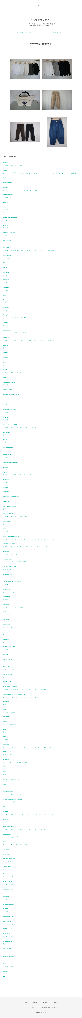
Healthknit (6, 501)
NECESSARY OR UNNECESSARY (14, 694)
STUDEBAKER (8, 866)
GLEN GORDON (8, 447)
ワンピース (21, 190)
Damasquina (7, 330)
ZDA (4, 976)
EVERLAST (6, 370)
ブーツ (5, 876)
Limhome (6, 619)
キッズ (23, 250)
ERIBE (5, 362)
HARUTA (6, 492)
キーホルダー (18, 762)
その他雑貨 (72, 173)
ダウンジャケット (8, 754)
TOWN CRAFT (7, 929)
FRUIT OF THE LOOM (10, 424)
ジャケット (6, 317)
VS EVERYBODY (8, 956)
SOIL (4, 841)
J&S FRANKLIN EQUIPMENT (12, 581)
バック (5, 562)
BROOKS (6, 280)
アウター (5, 165)
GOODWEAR (7, 455)
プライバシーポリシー (30, 1007)
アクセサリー (63, 173)
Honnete (6, 551)
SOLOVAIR (6, 849)
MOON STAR (7, 682)
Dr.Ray (5, 357)
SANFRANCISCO (8, 826)
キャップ (5, 325)
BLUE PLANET (8, 255)
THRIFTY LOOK (8, 916)
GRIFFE (5, 467)
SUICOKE (6, 874)
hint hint (6, 529)
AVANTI (5, 210)
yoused (5, 971)
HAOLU (5, 487)
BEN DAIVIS (7, 240)
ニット (5, 302)
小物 (12, 966)
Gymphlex (6, 472)
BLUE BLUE (7, 247)
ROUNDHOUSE (8, 791)
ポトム (5, 243)
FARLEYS (6, 377)
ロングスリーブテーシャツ (11, 627)
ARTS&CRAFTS (8, 195)
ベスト (13, 936)
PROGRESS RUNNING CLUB (12, 799)
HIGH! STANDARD (9, 513)
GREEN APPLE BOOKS (10, 462)
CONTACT (55, 1002)
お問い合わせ (57, 32)
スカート (5, 739)
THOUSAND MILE (8, 904)
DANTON (6, 337)
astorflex (6, 202)
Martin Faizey (7, 659)
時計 (4, 944)
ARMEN (5, 187)
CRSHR (5, 322)
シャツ (5, 212)
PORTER (6, 759)
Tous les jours (7, 921)
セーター (5, 936)
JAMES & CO (7, 574)
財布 (26, 762)
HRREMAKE (7, 559)
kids (4, 178)
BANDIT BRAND (9, 232)
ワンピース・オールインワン (34, 173)
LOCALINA (6, 624)
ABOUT (35, 1002)
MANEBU (6, 639)
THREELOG (7, 909)
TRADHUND (7, 933)
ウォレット (6, 333)
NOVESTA (6, 717)
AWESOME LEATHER (10, 217)
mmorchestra (7, 674)
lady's (5, 170)
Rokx (5, 784)
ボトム (29, 190)
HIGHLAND (6, 521)
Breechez (6, 272)
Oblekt (5, 721)
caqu (4, 295)
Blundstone (7, 263)
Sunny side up (7, 881)
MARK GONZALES (9, 647)
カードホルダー (7, 762)
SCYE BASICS (7, 834)
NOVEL (5, 709)
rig (4, 806)
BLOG (45, 1002)
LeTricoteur (7, 612)
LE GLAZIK (6, 597)
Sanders (6, 819)
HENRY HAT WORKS (10, 506)
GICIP (5, 440)
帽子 (4, 348)
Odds (5, 729)
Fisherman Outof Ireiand (11, 394)
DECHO (5, 345)
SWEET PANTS (8, 889)
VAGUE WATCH (8, 941)
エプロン (5, 794)
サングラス (6, 258)
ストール (5, 531)
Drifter (5, 352)
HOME (26, 1002)
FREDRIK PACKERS (9, 409)
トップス (13, 165)
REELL (5, 771)
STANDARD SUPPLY (9, 859)
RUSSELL (6, 811)
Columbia (6, 307)
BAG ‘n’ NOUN (7, 225)
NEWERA (6, 702)
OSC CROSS (7, 752)
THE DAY (6, 896)
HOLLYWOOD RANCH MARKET (13, 536)
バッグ (47, 173)
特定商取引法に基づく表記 (50, 1007)
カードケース (16, 333)
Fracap (5, 402)
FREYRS (6, 417)
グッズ (36, 190)
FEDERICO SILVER (9, 382)
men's (5, 162)
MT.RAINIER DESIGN (10, 686)
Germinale (6, 432)
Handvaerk (6, 479)
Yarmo (5, 964)
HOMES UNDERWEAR (10, 544)
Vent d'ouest (7, 948)
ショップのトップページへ (25, 32)
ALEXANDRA (7, 182)
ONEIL (5, 737)
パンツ (13, 669)
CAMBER (6, 287)
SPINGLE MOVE (8, 854)
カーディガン (7, 614)
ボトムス (21, 165)
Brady (5, 267)
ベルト (5, 662)
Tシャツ (5, 569)
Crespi (5, 315)
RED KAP (6, 767)
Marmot (5, 654)
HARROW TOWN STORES (11, 496)
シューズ (54, 173)
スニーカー (6, 979)
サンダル (12, 876)
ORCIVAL (6, 744)
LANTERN (6, 589)
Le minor (6, 604)
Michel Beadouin (8, 667)
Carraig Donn (7, 300)
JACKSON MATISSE (9, 566)
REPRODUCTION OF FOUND (12, 779)
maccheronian (8, 632)
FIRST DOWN (7, 389)
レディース (51, 250)
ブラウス (23, 317)
